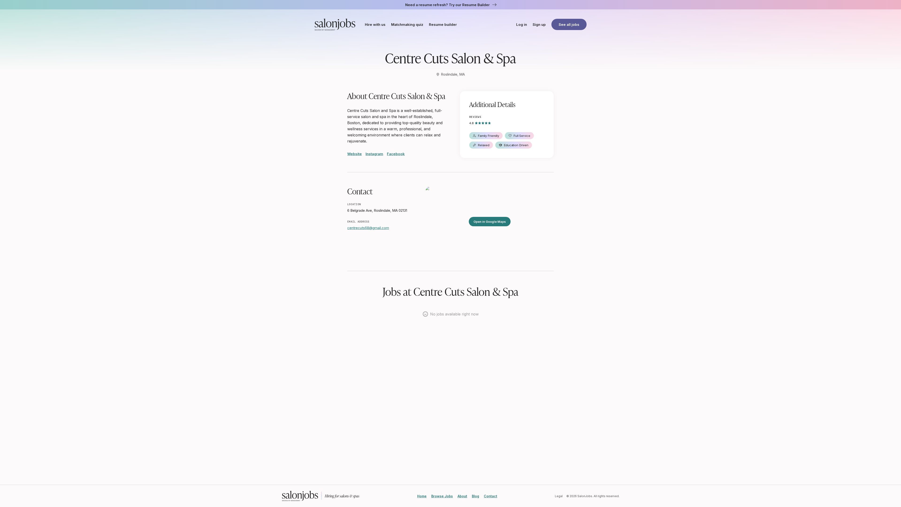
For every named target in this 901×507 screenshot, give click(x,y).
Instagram (374, 154)
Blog (475, 496)
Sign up (539, 24)
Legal (559, 496)
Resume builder (443, 24)
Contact (490, 496)
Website (354, 154)
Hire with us (375, 24)
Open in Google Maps (489, 221)
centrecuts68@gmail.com (368, 228)
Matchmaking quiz (407, 24)
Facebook (396, 154)
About (462, 496)
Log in (521, 24)
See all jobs (569, 24)
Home (422, 496)
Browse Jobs (442, 496)
